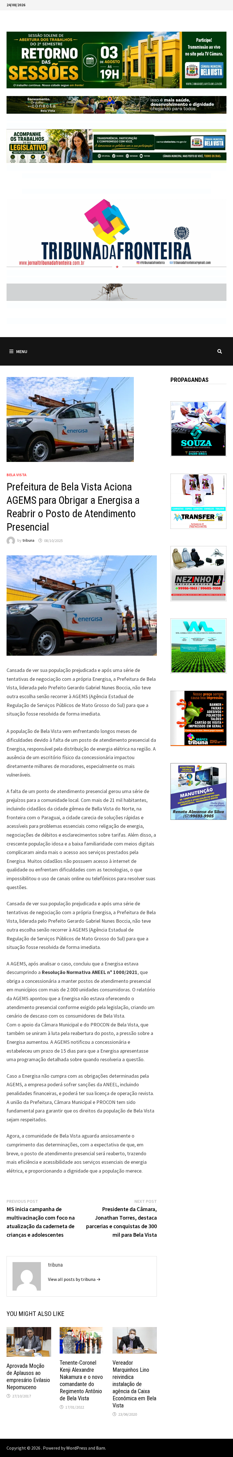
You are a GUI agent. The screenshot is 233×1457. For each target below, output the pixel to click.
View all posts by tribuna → (74, 1279)
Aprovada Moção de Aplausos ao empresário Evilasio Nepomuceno (28, 1376)
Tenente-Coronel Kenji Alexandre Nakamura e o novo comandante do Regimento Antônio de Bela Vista (81, 1380)
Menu (21, 351)
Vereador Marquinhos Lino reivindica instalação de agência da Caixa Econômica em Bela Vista (134, 1384)
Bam (100, 1448)
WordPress (76, 1448)
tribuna (28, 540)
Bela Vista (16, 474)
